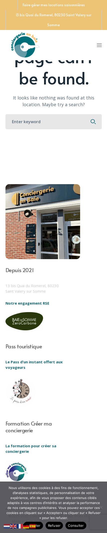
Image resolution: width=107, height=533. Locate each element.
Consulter (76, 526)
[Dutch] (7, 526)
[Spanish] (33, 526)
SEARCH (93, 121)
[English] (13, 526)
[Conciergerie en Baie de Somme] (25, 44)
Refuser (54, 526)
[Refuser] (100, 507)
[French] (20, 526)
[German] (26, 526)
